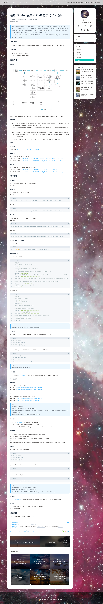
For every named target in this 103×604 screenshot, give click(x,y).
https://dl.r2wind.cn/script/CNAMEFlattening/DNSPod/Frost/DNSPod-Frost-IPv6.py (42, 172)
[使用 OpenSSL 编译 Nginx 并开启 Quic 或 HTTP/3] (78, 77)
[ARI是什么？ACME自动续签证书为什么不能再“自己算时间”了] (78, 71)
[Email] (85, 30)
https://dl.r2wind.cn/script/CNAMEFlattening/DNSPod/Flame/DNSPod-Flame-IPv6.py (42, 160)
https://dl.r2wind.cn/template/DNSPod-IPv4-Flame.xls (29, 387)
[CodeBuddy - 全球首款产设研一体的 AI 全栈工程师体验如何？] (78, 83)
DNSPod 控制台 (21, 375)
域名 (24, 531)
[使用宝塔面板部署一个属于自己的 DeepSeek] (78, 89)
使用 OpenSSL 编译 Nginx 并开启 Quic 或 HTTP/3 (87, 76)
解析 (28, 531)
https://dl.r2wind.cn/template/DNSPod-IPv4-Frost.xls (29, 398)
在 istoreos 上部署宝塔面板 (87, 94)
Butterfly (52, 597)
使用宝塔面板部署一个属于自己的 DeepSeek (87, 88)
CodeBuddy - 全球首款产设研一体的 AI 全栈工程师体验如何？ (87, 82)
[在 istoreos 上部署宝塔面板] (78, 95)
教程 (36, 19)
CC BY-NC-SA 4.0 (41, 527)
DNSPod (13, 531)
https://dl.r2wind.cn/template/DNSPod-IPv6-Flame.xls (29, 389)
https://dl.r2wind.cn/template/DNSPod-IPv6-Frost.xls (29, 400)
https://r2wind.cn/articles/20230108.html (28, 524)
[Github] (81, 30)
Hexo (42, 597)
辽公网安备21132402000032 (47, 600)
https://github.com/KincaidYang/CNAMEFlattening (29, 149)
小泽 (19, 522)
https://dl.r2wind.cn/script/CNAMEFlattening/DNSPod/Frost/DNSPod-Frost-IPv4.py (42, 169)
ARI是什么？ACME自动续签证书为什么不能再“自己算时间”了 (87, 70)
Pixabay (65, 597)
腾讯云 (19, 531)
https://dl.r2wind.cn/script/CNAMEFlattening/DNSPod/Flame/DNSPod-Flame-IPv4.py (42, 158)
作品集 (33, 531)
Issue (33, 516)
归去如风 (60, 527)
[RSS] (88, 30)
